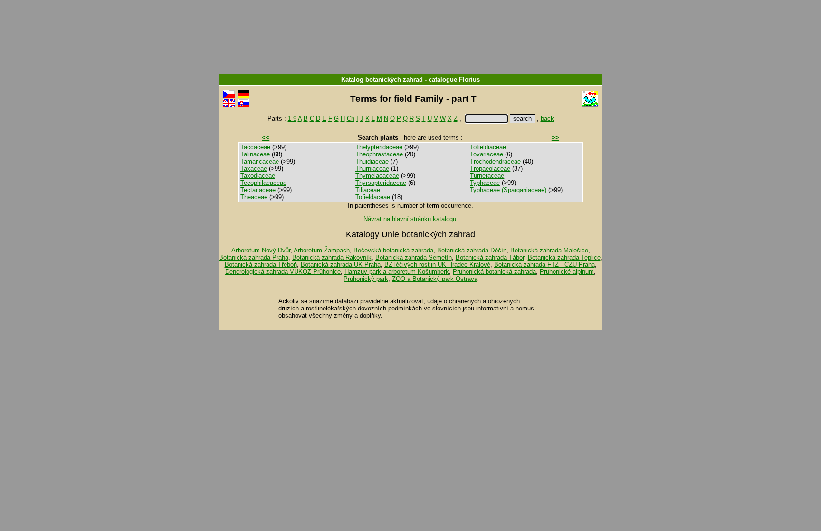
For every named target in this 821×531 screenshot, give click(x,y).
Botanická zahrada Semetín (413, 257)
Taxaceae (253, 168)
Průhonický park (366, 278)
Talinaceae (255, 154)
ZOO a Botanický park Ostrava (434, 278)
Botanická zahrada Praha (253, 257)
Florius (469, 79)
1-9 (292, 118)
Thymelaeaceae (377, 175)
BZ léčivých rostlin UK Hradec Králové (437, 264)
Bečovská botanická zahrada (393, 250)
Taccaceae (255, 147)
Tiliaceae (367, 189)
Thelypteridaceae (378, 147)
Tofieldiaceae (488, 147)
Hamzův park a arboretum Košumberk (396, 271)
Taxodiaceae (257, 175)
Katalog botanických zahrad (382, 79)
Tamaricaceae (259, 161)
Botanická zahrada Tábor (490, 257)
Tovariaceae (486, 154)
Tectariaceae (258, 189)
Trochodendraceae (495, 161)
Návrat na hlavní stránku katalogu (409, 218)
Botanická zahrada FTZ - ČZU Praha (544, 264)
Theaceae (253, 197)
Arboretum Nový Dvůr (260, 250)
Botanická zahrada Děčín (471, 250)
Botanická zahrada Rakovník (332, 257)
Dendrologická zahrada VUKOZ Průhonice (283, 271)
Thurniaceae (372, 168)
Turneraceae (487, 175)
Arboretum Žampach (322, 250)
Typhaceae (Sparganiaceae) (508, 189)
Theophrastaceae (379, 154)
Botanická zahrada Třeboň (261, 264)
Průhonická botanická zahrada (494, 271)
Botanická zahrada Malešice (549, 250)
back (547, 118)
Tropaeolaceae (490, 168)
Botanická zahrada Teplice (564, 257)
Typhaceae (485, 182)
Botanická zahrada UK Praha (341, 264)
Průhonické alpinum (567, 271)
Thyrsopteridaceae (380, 182)
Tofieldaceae (372, 197)
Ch (350, 118)
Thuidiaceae (372, 161)
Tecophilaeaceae (263, 182)
